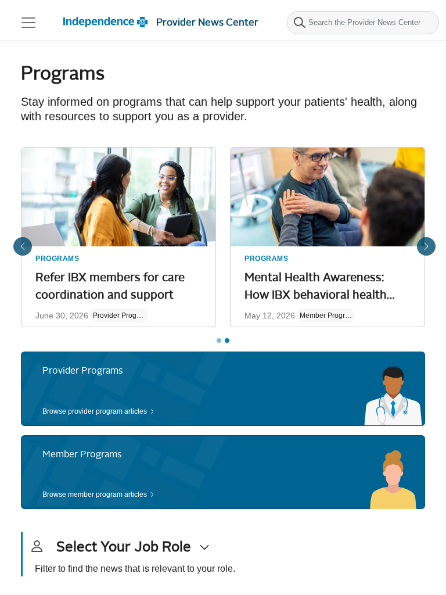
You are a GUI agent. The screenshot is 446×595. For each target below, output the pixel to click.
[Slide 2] (227, 340)
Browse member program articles (94, 494)
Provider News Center (207, 22)
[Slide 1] (219, 340)
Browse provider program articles (94, 411)
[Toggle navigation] (28, 23)
